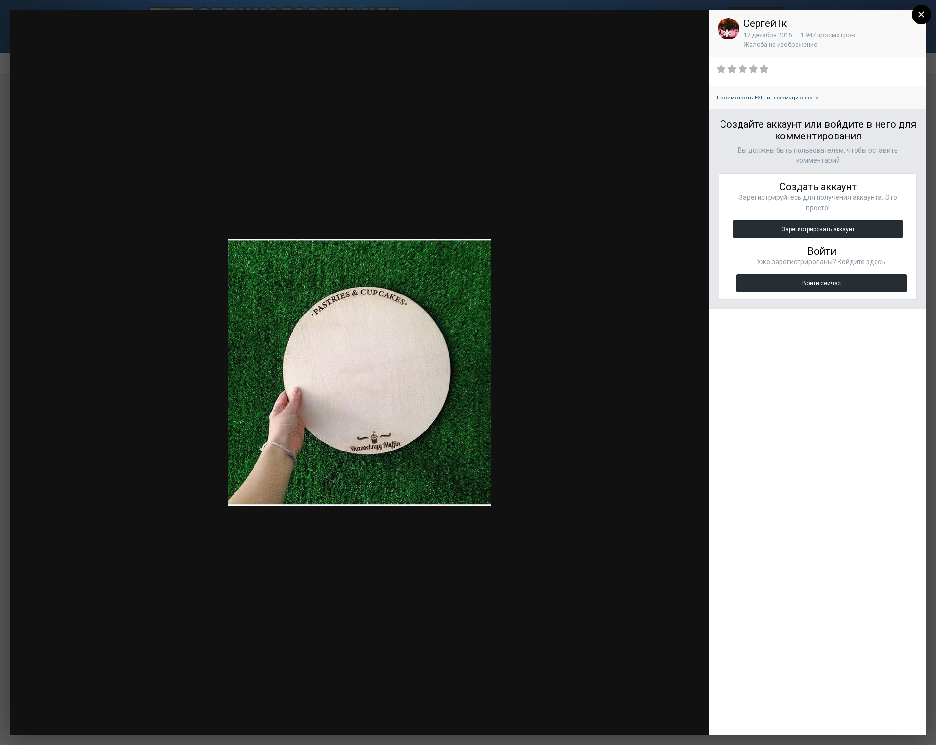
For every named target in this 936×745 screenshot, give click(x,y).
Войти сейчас (821, 283)
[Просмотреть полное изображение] (693, 27)
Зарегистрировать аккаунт (818, 229)
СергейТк (765, 23)
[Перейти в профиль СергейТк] (728, 28)
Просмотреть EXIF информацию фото (768, 98)
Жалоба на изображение (780, 44)
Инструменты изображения (577, 718)
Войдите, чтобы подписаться (555, 26)
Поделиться (669, 718)
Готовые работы (80, 35)
